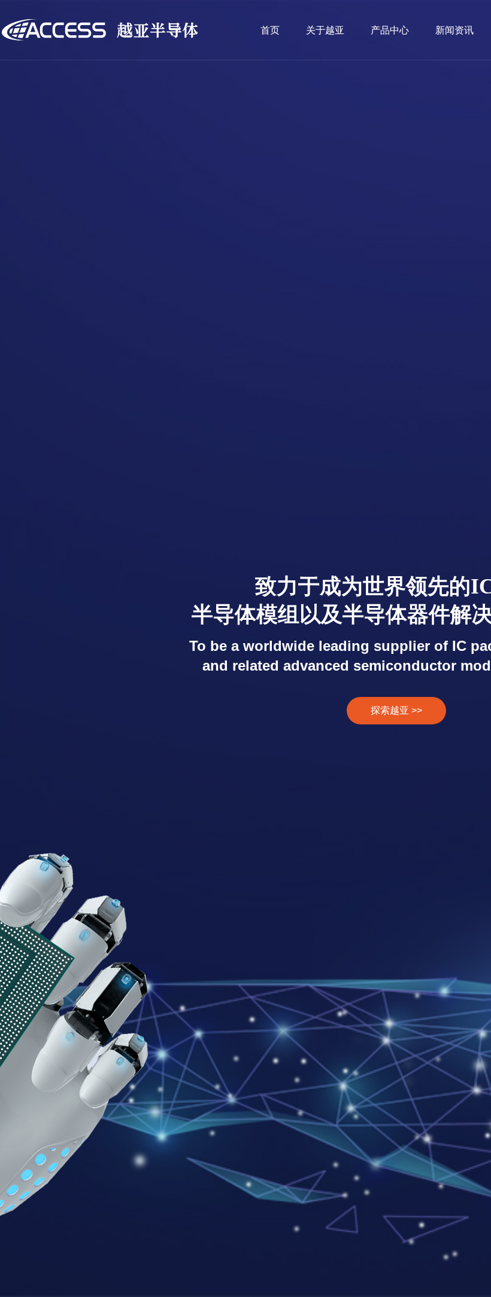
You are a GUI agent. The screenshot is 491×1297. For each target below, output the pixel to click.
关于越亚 (325, 30)
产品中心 (390, 30)
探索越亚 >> (396, 710)
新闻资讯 (454, 30)
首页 (270, 30)
